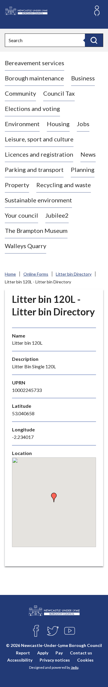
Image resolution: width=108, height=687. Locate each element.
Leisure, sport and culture (39, 139)
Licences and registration (39, 154)
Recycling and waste (63, 184)
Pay (59, 652)
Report (23, 652)
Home (10, 274)
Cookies (85, 659)
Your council (21, 215)
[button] (54, 497)
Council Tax (59, 93)
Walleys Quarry (25, 245)
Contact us (81, 652)
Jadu (74, 667)
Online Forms (35, 274)
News (88, 154)
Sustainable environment (38, 200)
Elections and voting (32, 108)
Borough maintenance (34, 78)
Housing (58, 123)
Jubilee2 (57, 215)
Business (83, 78)
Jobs (83, 123)
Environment (22, 123)
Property (17, 184)
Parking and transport (34, 169)
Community (20, 93)
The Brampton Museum (36, 230)
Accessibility (19, 659)
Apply (42, 652)
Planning (82, 169)
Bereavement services (34, 62)
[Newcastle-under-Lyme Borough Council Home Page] (26, 11)
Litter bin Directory (74, 274)
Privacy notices (55, 659)
